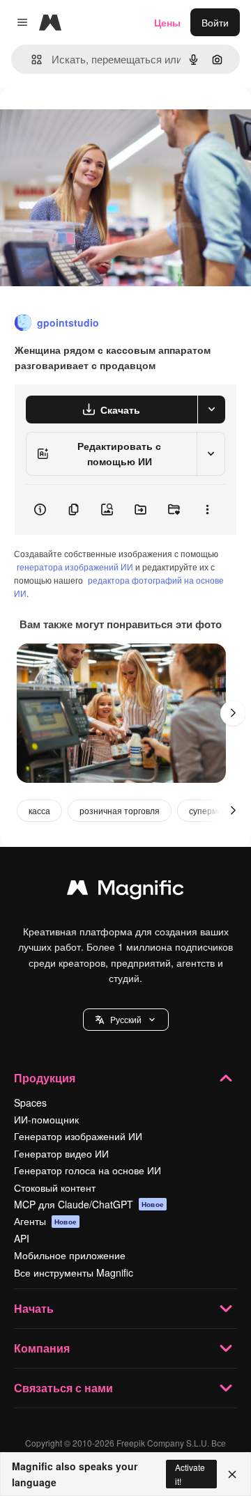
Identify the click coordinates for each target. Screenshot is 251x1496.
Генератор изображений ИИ (78, 1136)
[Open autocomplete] (31, 59)
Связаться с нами (63, 1388)
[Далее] (232, 713)
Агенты (45, 1221)
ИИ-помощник (46, 1119)
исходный (93, 119)
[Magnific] (125, 890)
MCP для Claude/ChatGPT (89, 1204)
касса (39, 810)
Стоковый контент (55, 1187)
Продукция (44, 1078)
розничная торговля (119, 810)
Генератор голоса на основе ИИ (87, 1170)
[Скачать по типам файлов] (211, 409)
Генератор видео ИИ (61, 1153)
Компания (42, 1348)
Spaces (30, 1102)
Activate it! (190, 1473)
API (21, 1238)
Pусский (126, 1019)
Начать (34, 1308)
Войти (215, 22)
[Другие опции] (207, 510)
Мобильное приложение (70, 1255)
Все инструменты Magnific (73, 1272)
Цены (167, 22)
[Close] (232, 1474)
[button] (126, 1019)
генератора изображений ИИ (75, 566)
